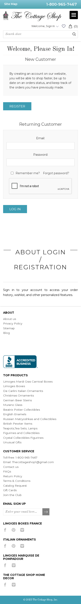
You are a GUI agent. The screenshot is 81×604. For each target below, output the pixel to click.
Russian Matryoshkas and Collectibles (29, 419)
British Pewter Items (17, 423)
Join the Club (12, 495)
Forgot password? (56, 173)
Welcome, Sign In (43, 26)
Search (74, 34)
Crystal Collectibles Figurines (23, 437)
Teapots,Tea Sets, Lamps (20, 428)
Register (17, 106)
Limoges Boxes (14, 386)
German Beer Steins (17, 400)
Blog (6, 332)
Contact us (10, 467)
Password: (40, 155)
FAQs (7, 471)
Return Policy (12, 476)
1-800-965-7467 (61, 4)
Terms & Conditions (16, 480)
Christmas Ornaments (18, 395)
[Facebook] (5, 530)
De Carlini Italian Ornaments (23, 391)
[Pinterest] (14, 530)
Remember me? (28, 173)
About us (9, 319)
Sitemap (9, 328)
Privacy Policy (12, 323)
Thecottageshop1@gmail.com (33, 462)
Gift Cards (10, 490)
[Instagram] (22, 530)
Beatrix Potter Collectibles (21, 409)
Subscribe (46, 512)
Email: (40, 138)
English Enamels (14, 414)
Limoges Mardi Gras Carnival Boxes (28, 381)
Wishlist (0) (63, 26)
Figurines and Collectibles (21, 433)
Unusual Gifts (12, 442)
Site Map (10, 4)
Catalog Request (15, 485)
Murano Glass (12, 404)
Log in (15, 209)
